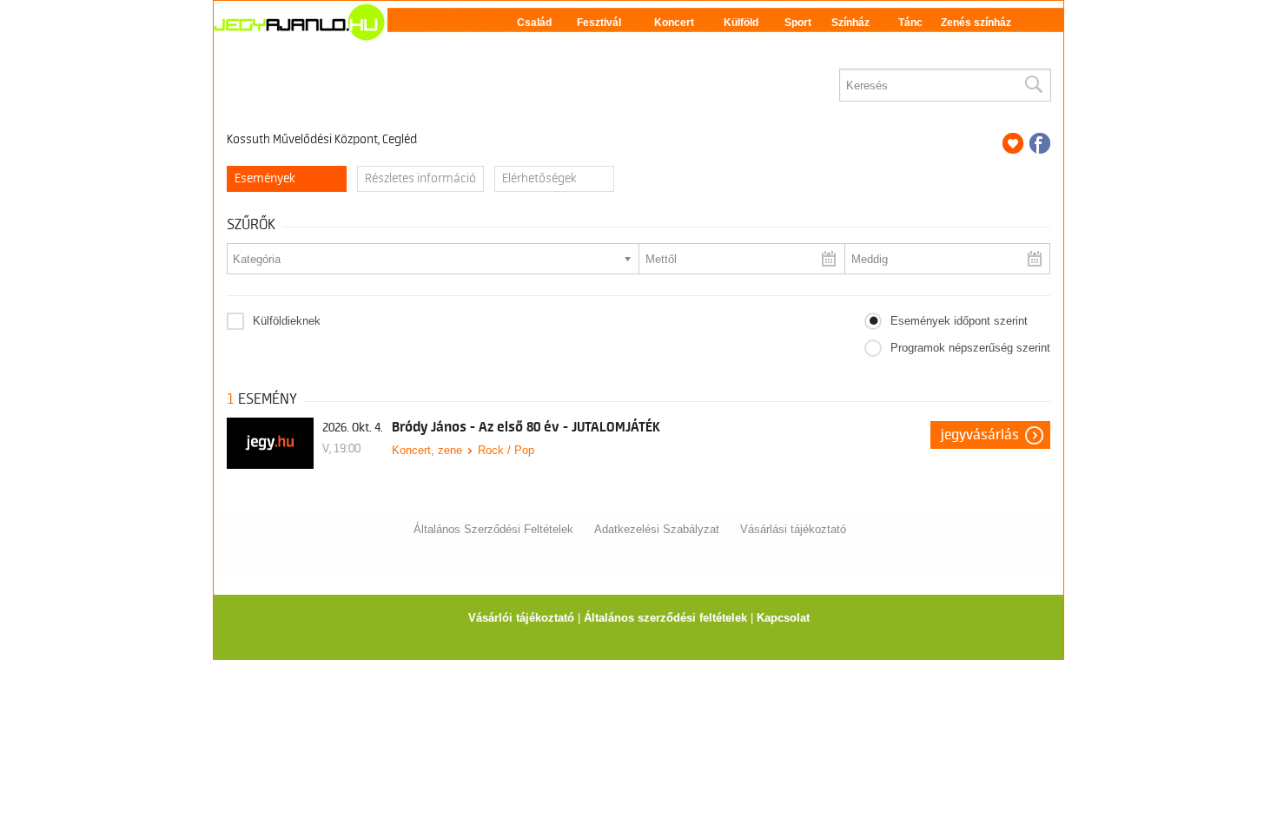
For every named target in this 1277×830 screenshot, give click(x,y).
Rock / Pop (506, 450)
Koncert (674, 22)
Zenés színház (976, 22)
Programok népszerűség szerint (970, 347)
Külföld (741, 22)
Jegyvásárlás (980, 435)
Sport (797, 22)
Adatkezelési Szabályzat (656, 529)
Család (534, 22)
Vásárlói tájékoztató (521, 617)
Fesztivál (599, 22)
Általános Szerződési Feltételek (493, 529)
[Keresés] (1033, 85)
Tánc (910, 22)
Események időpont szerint (959, 320)
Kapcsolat (783, 617)
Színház (850, 22)
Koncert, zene (427, 450)
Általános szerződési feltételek (665, 617)
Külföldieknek (287, 320)
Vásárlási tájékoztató (793, 529)
